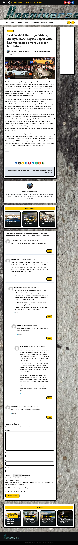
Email (6, 460)
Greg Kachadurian (31, 191)
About (12, 22)
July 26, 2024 (28, 223)
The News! (10, 31)
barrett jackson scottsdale (42, 51)
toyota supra (19, 54)
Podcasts (44, 22)
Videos (51, 22)
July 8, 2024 (45, 223)
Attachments (9, 475)
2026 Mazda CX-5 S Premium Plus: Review (47, 521)
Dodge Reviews (12, 513)
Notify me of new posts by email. (16, 491)
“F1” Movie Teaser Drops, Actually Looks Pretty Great (46, 218)
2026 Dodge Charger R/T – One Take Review (11, 522)
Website (7, 468)
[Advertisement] (67, 51)
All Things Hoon (64, 516)
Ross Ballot (30, 221)
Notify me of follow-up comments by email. (19, 488)
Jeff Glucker (13, 219)
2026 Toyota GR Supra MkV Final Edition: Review (30, 521)
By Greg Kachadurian (16, 51)
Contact (26, 22)
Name (7, 453)
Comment (8, 430)
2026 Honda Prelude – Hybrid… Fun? (11, 215)
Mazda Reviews (47, 516)
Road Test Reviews (11, 516)
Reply (49, 251)
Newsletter (35, 22)
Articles (19, 22)
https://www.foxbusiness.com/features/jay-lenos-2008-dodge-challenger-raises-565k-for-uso (34, 388)
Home (6, 22)
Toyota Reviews (29, 516)
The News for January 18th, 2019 (19, 170)
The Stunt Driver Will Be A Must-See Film (64, 521)
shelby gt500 (11, 54)
